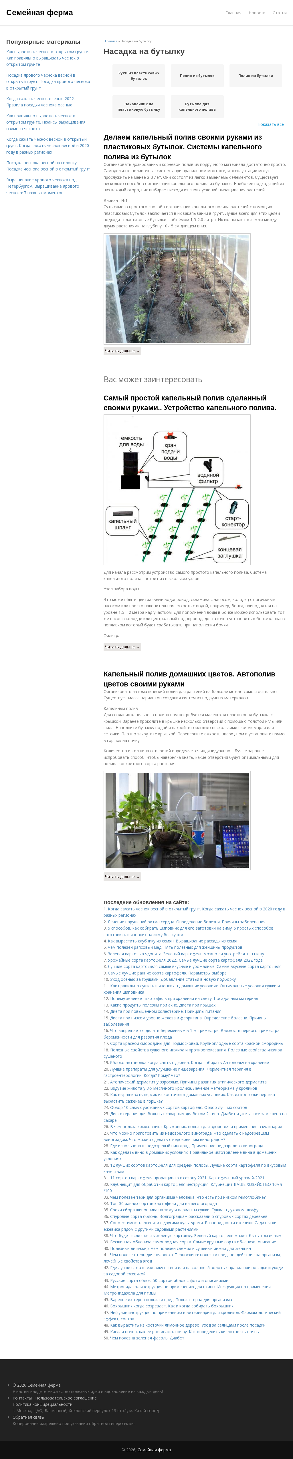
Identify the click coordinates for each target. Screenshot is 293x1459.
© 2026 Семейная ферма (37, 1385)
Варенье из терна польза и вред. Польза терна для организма (171, 1299)
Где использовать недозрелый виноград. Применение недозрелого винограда (186, 1145)
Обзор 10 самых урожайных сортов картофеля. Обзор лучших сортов (178, 1107)
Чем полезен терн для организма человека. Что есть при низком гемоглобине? (188, 1197)
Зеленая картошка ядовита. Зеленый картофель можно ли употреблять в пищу (186, 953)
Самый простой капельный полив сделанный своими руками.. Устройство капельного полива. (190, 402)
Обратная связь (28, 1417)
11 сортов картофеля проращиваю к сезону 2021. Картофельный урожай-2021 (187, 1177)
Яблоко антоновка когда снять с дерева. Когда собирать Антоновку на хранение (189, 1062)
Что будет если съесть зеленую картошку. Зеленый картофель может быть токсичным (196, 1235)
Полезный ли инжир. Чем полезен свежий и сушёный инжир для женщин (180, 1248)
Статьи (280, 12)
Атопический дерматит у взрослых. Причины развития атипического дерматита (188, 1082)
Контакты (22, 1398)
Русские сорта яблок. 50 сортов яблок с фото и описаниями (169, 1280)
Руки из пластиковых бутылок (138, 76)
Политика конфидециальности (42, 1404)
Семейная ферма (39, 12)
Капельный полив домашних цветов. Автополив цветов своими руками (189, 678)
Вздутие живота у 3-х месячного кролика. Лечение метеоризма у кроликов (183, 1088)
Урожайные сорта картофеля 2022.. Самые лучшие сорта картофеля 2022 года (185, 960)
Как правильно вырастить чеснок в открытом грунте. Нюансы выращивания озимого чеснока (46, 122)
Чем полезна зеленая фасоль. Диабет (147, 1338)
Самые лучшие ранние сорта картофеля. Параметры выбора (167, 973)
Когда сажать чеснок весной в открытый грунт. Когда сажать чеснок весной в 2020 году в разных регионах (47, 145)
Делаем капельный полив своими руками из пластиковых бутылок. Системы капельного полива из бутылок (183, 147)
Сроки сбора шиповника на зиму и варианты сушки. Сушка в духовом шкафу (184, 1209)
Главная (233, 12)
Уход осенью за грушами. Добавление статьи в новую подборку (173, 979)
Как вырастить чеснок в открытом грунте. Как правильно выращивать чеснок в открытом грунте (47, 58)
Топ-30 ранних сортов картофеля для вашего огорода (163, 1203)
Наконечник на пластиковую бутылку (139, 107)
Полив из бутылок (197, 75)
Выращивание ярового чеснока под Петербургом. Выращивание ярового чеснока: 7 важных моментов (42, 186)
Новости (257, 12)
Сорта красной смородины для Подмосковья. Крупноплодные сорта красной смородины (197, 1043)
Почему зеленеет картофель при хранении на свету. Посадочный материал (184, 998)
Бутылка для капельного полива (197, 107)
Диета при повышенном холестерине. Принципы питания (165, 1011)
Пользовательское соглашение (66, 1398)
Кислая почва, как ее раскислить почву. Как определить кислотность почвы (185, 1331)
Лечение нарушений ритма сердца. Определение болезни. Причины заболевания (187, 921)
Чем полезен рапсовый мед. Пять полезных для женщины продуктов (175, 947)
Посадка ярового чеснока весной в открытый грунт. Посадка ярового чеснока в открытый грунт (48, 81)
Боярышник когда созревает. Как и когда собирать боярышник (171, 1306)
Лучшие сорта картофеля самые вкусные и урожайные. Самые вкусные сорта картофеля (195, 966)
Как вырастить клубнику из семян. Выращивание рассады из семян (173, 941)
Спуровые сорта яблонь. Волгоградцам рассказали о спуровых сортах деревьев (189, 1216)
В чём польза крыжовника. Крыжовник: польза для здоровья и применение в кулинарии (196, 1126)
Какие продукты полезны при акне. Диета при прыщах (162, 1005)
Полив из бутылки (255, 75)
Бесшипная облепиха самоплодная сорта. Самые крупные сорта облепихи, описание (193, 1241)
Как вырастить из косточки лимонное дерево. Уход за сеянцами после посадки (188, 1325)
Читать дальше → (122, 351)
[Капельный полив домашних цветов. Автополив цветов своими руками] (195, 820)
